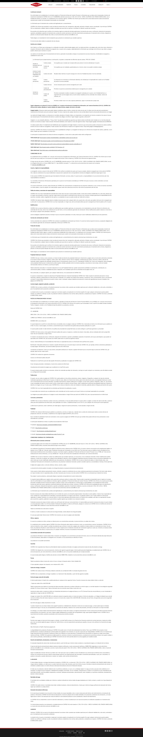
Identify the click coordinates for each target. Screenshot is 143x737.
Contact (69, 732)
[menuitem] (105, 1)
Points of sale (79, 731)
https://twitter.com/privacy (41, 428)
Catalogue (61, 731)
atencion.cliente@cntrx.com (38, 164)
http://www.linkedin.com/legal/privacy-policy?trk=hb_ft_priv (50, 434)
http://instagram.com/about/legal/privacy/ (46, 431)
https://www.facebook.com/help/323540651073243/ (49, 424)
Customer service (70, 731)
